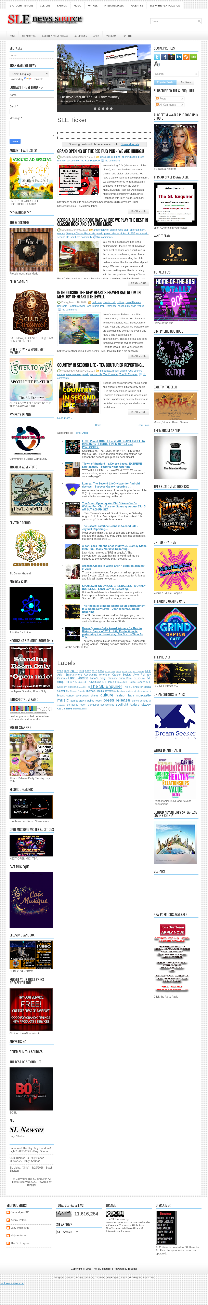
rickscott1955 (127, 233)
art (136, 690)
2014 (101, 671)
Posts (162, 98)
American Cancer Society (115, 674)
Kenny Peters (19, 1220)
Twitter (127, 35)
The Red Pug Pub (90, 160)
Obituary (112, 678)
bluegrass (105, 370)
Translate (37, 79)
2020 (124, 671)
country (138, 370)
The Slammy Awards (75, 691)
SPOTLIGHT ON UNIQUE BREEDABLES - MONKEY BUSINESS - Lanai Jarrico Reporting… (114, 587)
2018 (112, 671)
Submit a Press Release (55, 35)
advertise (110, 691)
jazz (89, 306)
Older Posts (144, 425)
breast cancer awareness (73, 695)
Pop (102, 306)
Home (12, 35)
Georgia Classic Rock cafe (80, 233)
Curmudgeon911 (20, 1212)
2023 (130, 671)
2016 (107, 671)
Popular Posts (165, 82)
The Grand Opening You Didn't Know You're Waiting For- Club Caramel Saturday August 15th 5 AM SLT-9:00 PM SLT (113, 506)
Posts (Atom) (81, 432)
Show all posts (130, 144)
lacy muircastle (139, 695)
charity (95, 695)
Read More (138, 211)
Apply (96, 35)
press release (111, 233)
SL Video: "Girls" (19, 1167)
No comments (112, 160)
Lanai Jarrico (78, 678)
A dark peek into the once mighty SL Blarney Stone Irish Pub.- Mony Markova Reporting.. (114, 547)
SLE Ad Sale (76, 682)
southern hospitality (81, 237)
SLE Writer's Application (165, 5)
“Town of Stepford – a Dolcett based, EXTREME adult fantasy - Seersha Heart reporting (112, 465)
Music (77, 5)
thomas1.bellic (80, 709)
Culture (45, 5)
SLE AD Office (29, 35)
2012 (88, 671)
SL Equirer (139, 678)
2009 (66, 671)
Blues (115, 370)
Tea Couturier (110, 374)
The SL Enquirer (128, 374)
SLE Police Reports (134, 682)
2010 (74, 671)
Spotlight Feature (21, 5)
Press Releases (114, 5)
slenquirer (93, 704)
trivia (133, 306)
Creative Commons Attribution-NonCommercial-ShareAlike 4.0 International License (125, 1228)
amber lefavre (101, 229)
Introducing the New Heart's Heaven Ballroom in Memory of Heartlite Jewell (99, 294)
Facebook (111, 35)
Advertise (137, 5)
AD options (138, 671)
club (126, 229)
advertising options (124, 691)
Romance (111, 306)
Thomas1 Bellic (95, 690)
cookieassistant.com (12, 1283)
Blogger (31, 1184)
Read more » (64, 418)
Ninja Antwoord (19, 1235)
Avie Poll (139, 674)
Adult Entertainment (69, 674)
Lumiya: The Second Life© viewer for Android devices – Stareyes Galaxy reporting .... (111, 485)
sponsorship (107, 704)
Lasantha (99, 1277)
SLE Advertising (92, 682)
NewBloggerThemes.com (141, 1277)
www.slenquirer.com (117, 1222)
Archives (186, 82)
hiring (117, 157)
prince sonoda (140, 700)
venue (141, 306)
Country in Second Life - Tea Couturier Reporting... (100, 365)
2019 (118, 671)
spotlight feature (128, 704)
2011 (81, 671)
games (61, 233)
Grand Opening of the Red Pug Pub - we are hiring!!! (100, 151)
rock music (142, 233)
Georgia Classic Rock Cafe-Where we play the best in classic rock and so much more (102, 222)
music (99, 233)
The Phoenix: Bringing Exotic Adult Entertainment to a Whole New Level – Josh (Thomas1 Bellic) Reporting (113, 608)
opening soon (129, 157)
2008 (60, 671)
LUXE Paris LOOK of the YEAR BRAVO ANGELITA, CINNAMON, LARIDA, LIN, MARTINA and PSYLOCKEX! (114, 444)
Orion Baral (125, 678)
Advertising (90, 674)
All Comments (167, 104)
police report (94, 700)
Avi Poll (93, 5)
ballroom (97, 302)
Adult (148, 671)
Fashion (62, 5)
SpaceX (72, 686)
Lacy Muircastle (20, 1227)
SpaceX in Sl (83, 687)
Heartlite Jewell (77, 306)
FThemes (69, 1277)
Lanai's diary (98, 678)
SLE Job (107, 682)
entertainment (137, 229)
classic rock (106, 157)
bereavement (144, 691)
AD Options (81, 35)
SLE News (117, 682)
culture (120, 302)
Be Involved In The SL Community (89, 97)
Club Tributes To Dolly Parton (27, 1157)
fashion (121, 695)
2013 (94, 671)
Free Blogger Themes (116, 1277)
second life (73, 160)
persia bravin (78, 700)
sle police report (76, 704)
